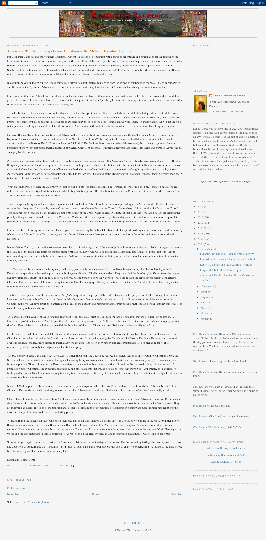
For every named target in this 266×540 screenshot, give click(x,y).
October (205, 291)
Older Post (177, 494)
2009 (201, 228)
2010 (201, 222)
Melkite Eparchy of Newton (225, 461)
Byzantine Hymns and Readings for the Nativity (227, 254)
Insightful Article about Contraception (221, 270)
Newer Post (13, 494)
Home (95, 494)
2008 (201, 233)
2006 (201, 244)
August (205, 297)
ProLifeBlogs (133, 523)
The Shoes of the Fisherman (209, 427)
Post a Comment (16, 488)
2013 (201, 206)
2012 (201, 212)
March (205, 313)
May (204, 308)
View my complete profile (227, 112)
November (207, 286)
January (205, 319)
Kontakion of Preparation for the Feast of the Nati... (228, 259)
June (204, 302)
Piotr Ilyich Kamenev (205, 334)
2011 (201, 217)
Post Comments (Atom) (36, 502)
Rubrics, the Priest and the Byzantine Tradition (226, 264)
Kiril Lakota (200, 361)
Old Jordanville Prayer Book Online (226, 448)
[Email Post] (72, 466)
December (207, 249)
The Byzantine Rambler (229, 95)
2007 (201, 239)
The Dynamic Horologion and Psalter (226, 455)
